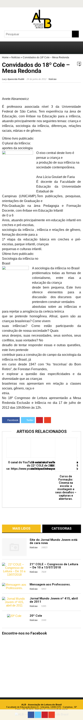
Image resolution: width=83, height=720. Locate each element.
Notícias (15, 57)
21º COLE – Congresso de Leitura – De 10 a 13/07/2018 (54, 565)
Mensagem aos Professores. (50, 584)
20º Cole (36, 615)
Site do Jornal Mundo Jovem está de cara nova (53, 541)
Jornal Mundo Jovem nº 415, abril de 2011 (54, 600)
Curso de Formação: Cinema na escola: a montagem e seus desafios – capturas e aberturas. (65, 487)
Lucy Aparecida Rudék (13, 79)
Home (5, 57)
